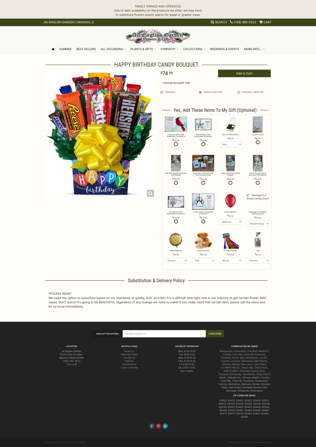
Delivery (129, 361)
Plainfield (245, 370)
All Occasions (112, 49)
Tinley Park (262, 374)
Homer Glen (238, 357)
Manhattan (247, 361)
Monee (235, 364)
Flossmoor (259, 354)
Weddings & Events (224, 49)
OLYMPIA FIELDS (230, 367)
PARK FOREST (231, 370)
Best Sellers (86, 49)
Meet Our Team (129, 354)
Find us (71, 364)
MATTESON (260, 361)
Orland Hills (247, 367)
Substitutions (129, 364)
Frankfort (226, 357)
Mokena (226, 364)
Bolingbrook (226, 351)
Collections (192, 49)
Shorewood (249, 374)
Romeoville (235, 374)
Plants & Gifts (142, 49)
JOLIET (263, 357)
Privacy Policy (79, 442)
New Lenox (247, 364)
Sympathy (167, 49)
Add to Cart (244, 73)
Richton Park (258, 370)
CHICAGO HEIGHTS (257, 351)
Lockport (235, 361)
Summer (65, 49)
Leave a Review (129, 367)
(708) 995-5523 (245, 22)
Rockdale (223, 374)
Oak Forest (260, 364)
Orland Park (260, 367)
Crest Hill (248, 354)
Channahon (240, 351)
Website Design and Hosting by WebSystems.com (249, 442)
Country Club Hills (232, 354)
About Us (129, 351)
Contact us (129, 357)
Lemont (225, 361)
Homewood (252, 357)
